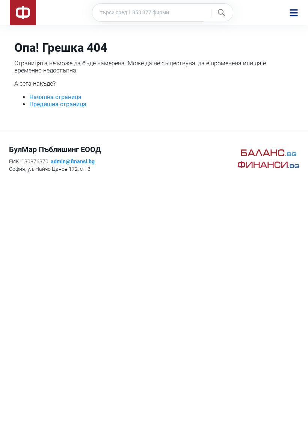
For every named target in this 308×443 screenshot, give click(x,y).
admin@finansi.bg (73, 161)
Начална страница (55, 97)
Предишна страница (57, 104)
